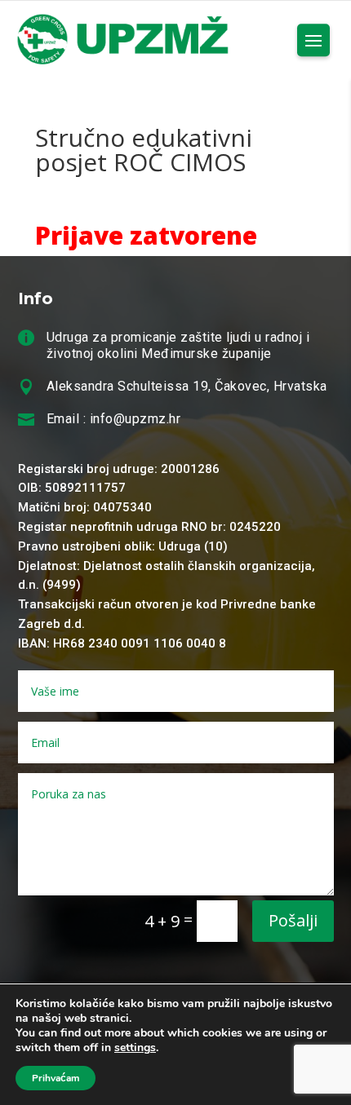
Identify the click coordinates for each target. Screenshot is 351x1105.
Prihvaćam (55, 1078)
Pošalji (293, 920)
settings (135, 1048)
